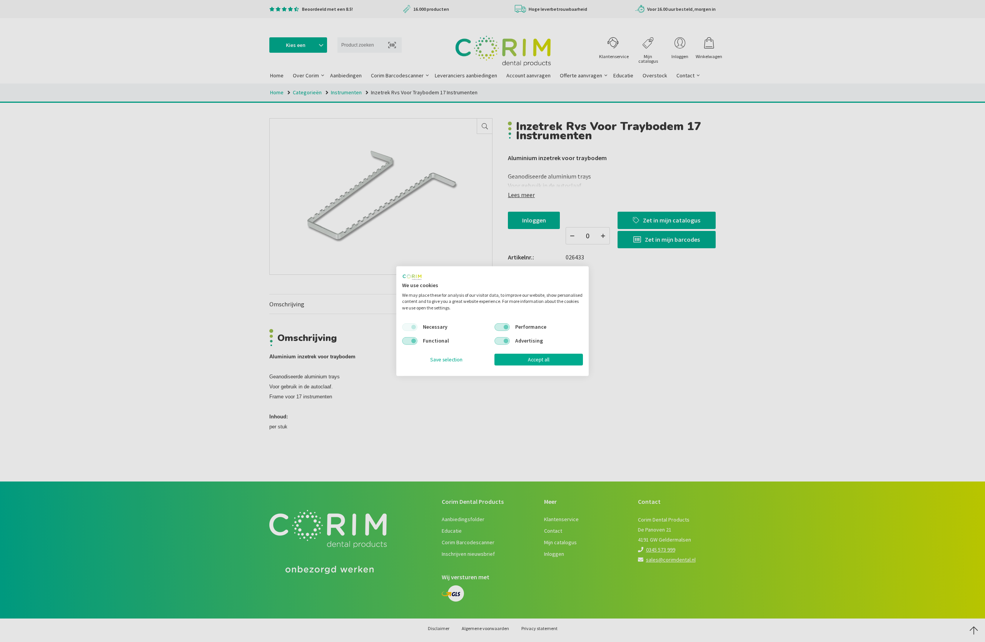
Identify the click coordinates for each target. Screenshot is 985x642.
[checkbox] (409, 327)
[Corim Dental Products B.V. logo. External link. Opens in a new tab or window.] (412, 277)
